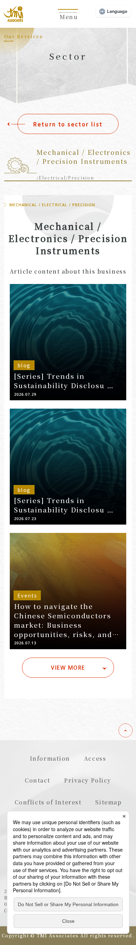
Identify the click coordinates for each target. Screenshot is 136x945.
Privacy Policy (87, 780)
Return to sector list (68, 124)
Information (50, 758)
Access (95, 758)
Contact (37, 780)
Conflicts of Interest (48, 802)
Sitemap (108, 802)
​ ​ (68, 20)
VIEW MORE (68, 667)
